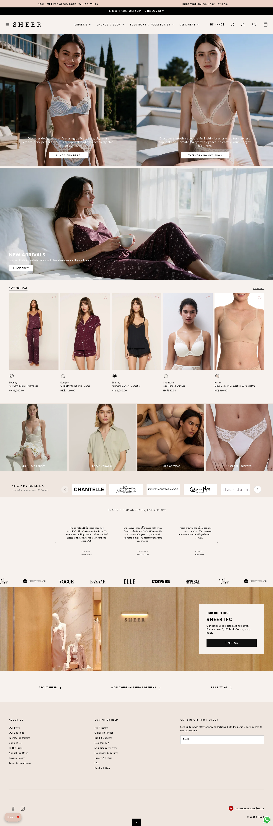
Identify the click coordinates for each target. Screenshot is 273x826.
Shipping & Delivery (106, 748)
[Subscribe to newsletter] (261, 739)
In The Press (15, 748)
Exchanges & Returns (106, 753)
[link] (242, 24)
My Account (101, 727)
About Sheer (48, 687)
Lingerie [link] (81, 24)
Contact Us (15, 743)
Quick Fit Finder (104, 732)
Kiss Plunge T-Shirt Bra (174, 385)
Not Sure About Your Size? (136, 10)
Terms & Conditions (20, 763)
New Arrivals (18, 287)
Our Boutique (16, 732)
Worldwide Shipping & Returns (133, 687)
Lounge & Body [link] (109, 24)
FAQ (97, 763)
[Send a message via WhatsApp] (266, 819)
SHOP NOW (21, 267)
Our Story (14, 727)
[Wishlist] (254, 25)
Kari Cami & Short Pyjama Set (126, 385)
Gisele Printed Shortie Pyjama (75, 385)
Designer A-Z (102, 743)
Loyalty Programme (19, 738)
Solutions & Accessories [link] (150, 24)
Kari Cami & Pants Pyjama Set (23, 385)
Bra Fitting (219, 687)
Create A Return (104, 758)
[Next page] (257, 489)
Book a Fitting (102, 768)
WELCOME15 (88, 3)
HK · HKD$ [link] (217, 24)
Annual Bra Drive (18, 753)
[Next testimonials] (217, 542)
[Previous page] (65, 489)
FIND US (232, 642)
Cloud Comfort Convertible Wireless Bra (234, 385)
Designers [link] (187, 24)
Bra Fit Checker (103, 738)
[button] (7, 24)
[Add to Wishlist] (54, 297)
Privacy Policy (17, 758)
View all (258, 288)
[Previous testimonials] (55, 542)
